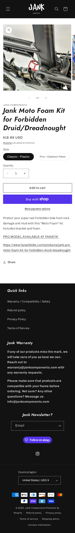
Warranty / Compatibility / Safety (28, 301)
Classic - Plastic (18, 156)
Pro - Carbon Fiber (55, 157)
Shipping (7, 143)
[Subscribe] (59, 426)
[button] (8, 9)
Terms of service (29, 519)
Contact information (39, 525)
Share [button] (11, 262)
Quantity (8, 165)
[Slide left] (29, 98)
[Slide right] (46, 98)
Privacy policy (53, 513)
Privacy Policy (16, 319)
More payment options (37, 208)
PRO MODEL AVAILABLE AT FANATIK (31, 236)
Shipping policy (51, 519)
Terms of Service (18, 328)
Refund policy (16, 310)
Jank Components (35, 508)
